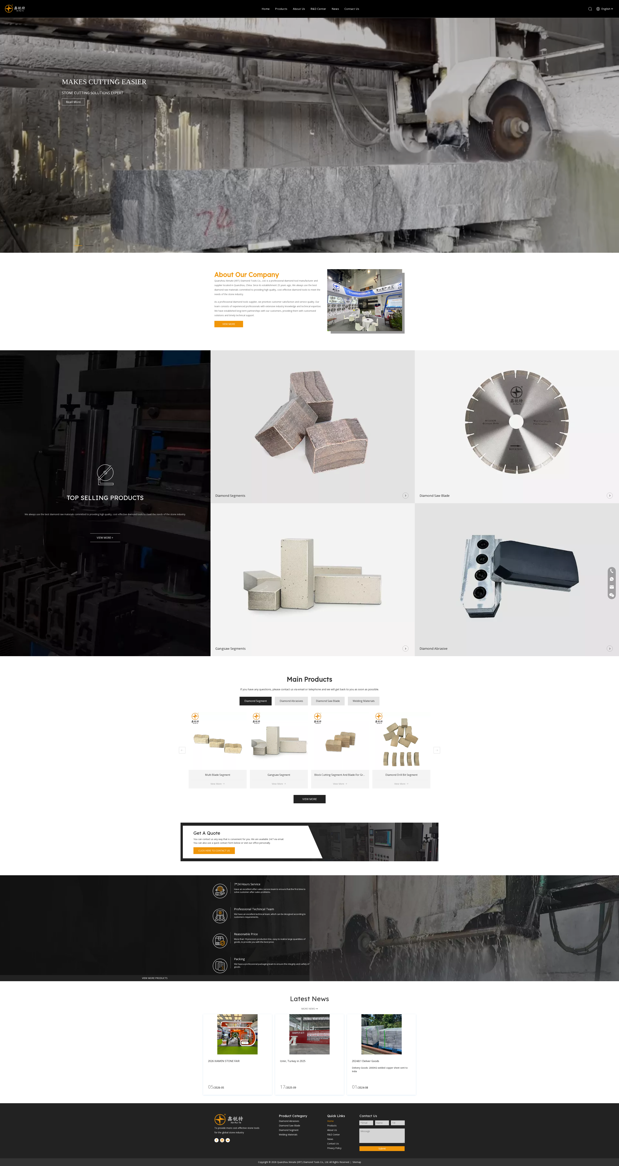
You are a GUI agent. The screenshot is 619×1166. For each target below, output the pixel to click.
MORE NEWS (309, 1008)
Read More (73, 102)
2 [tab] (89, 245)
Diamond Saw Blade (289, 1125)
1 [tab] (78, 245)
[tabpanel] (309, 135)
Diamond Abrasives (289, 1121)
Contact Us (351, 9)
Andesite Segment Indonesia (232, 775)
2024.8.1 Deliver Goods (365, 1061)
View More (230, 783)
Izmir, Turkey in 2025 (292, 1061)
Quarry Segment (293, 775)
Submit (382, 1148)
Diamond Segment (289, 1130)
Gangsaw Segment (415, 775)
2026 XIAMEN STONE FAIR (224, 1061)
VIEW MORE (228, 324)
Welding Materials (288, 1134)
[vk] (228, 1140)
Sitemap (357, 1162)
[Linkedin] (222, 1140)
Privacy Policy (334, 1148)
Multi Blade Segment (354, 775)
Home (266, 9)
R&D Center (318, 9)
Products (281, 9)
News (335, 9)
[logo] (232, 1119)
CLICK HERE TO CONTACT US (214, 850)
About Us (299, 9)
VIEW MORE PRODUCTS (154, 978)
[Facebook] (216, 1140)
